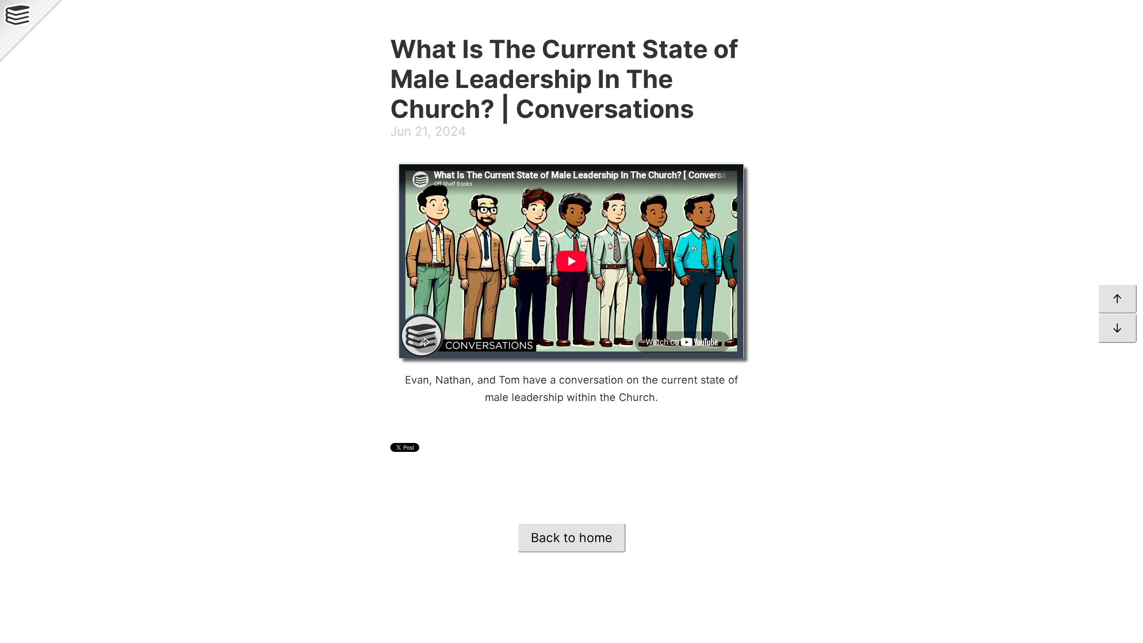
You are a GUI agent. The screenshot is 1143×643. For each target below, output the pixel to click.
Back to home (571, 537)
